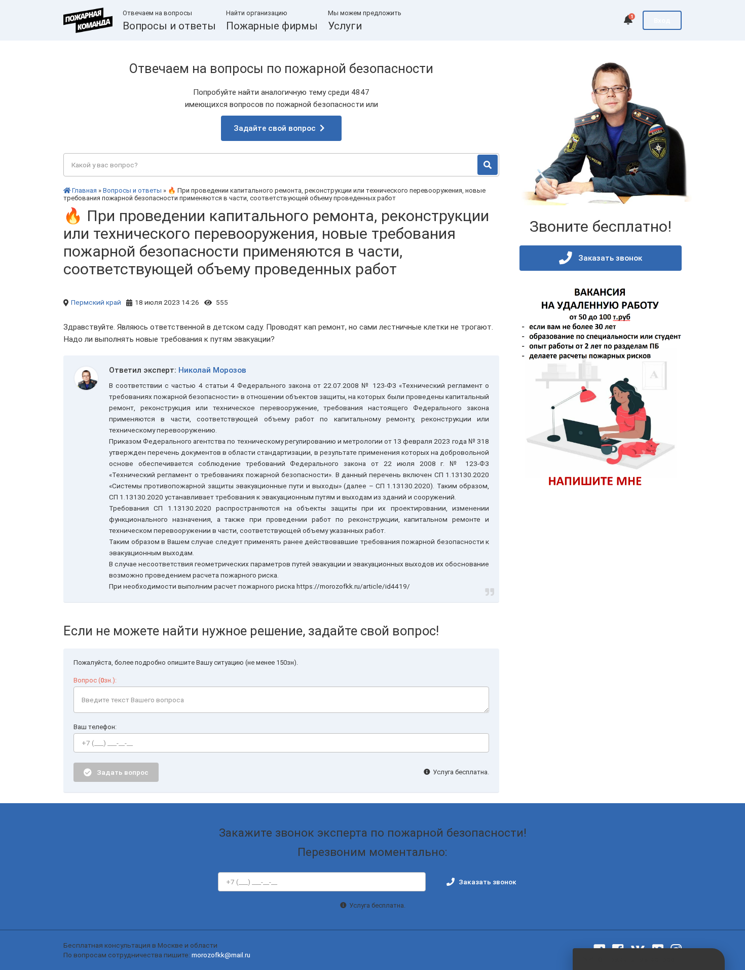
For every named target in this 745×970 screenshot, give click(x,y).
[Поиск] (487, 165)
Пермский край (96, 302)
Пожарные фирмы (272, 26)
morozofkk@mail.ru (221, 955)
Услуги (345, 26)
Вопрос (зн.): (95, 680)
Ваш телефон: (95, 727)
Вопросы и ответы (169, 26)
